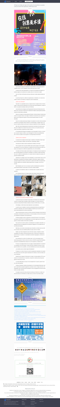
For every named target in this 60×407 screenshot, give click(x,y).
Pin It (42, 382)
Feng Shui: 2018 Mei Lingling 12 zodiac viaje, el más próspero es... (24, 319)
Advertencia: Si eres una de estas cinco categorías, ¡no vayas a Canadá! (25, 310)
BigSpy (21, 1)
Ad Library (32, 404)
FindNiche (23, 404)
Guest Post (42, 401)
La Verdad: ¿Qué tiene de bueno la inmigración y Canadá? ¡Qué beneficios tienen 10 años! (28, 311)
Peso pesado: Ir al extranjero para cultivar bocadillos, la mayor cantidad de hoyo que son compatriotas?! (30, 317)
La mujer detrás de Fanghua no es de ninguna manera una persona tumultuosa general (27, 309)
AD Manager (33, 401)
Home (16, 1)
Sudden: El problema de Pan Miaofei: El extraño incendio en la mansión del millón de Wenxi (28, 314)
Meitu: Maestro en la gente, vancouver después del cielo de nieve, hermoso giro (24, 308)
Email (32, 382)
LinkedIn (38, 382)
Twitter (22, 382)
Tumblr (29, 382)
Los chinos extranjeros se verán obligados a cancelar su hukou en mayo (25, 318)
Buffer (35, 382)
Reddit (26, 382)
